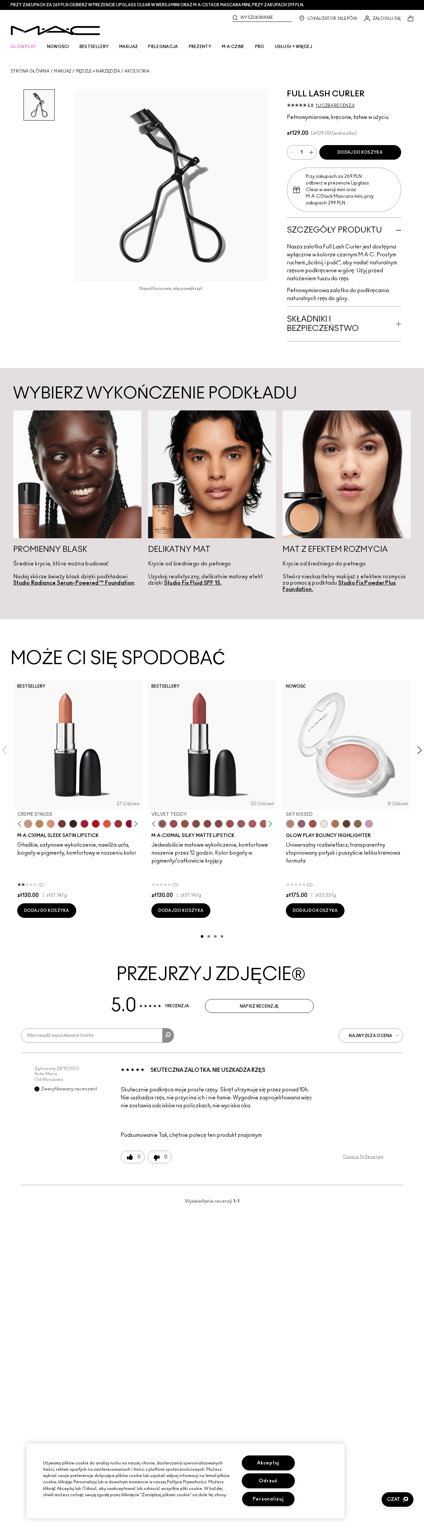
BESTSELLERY (94, 47)
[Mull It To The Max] (173, 823)
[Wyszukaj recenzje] (168, 1035)
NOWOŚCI (58, 47)
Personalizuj (268, 1499)
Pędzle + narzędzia (98, 71)
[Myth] (50, 823)
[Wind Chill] (324, 823)
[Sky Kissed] (290, 823)
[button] (397, 1499)
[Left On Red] (95, 823)
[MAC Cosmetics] (55, 30)
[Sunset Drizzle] (301, 823)
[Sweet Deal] (230, 823)
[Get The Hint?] (252, 823)
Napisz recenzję (259, 1006)
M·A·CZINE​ (233, 47)
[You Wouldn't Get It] (263, 823)
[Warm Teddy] (196, 823)
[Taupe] (185, 823)
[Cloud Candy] (312, 823)
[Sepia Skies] (357, 823)
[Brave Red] (84, 823)
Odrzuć (268, 1480)
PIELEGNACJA (163, 47)
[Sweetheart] (118, 823)
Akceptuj (268, 1462)
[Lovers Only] (129, 823)
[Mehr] (241, 823)
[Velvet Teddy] (162, 823)
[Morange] (107, 823)
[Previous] (21, 823)
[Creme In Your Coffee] (62, 823)
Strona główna (30, 71)
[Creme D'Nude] (28, 823)
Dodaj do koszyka (360, 152)
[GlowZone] (346, 823)
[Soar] (218, 823)
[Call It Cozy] (39, 823)
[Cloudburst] (335, 823)
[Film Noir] (73, 823)
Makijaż (62, 71)
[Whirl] (207, 823)
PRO (259, 47)
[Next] (134, 823)
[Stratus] (369, 823)
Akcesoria (137, 71)
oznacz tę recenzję (363, 1157)
